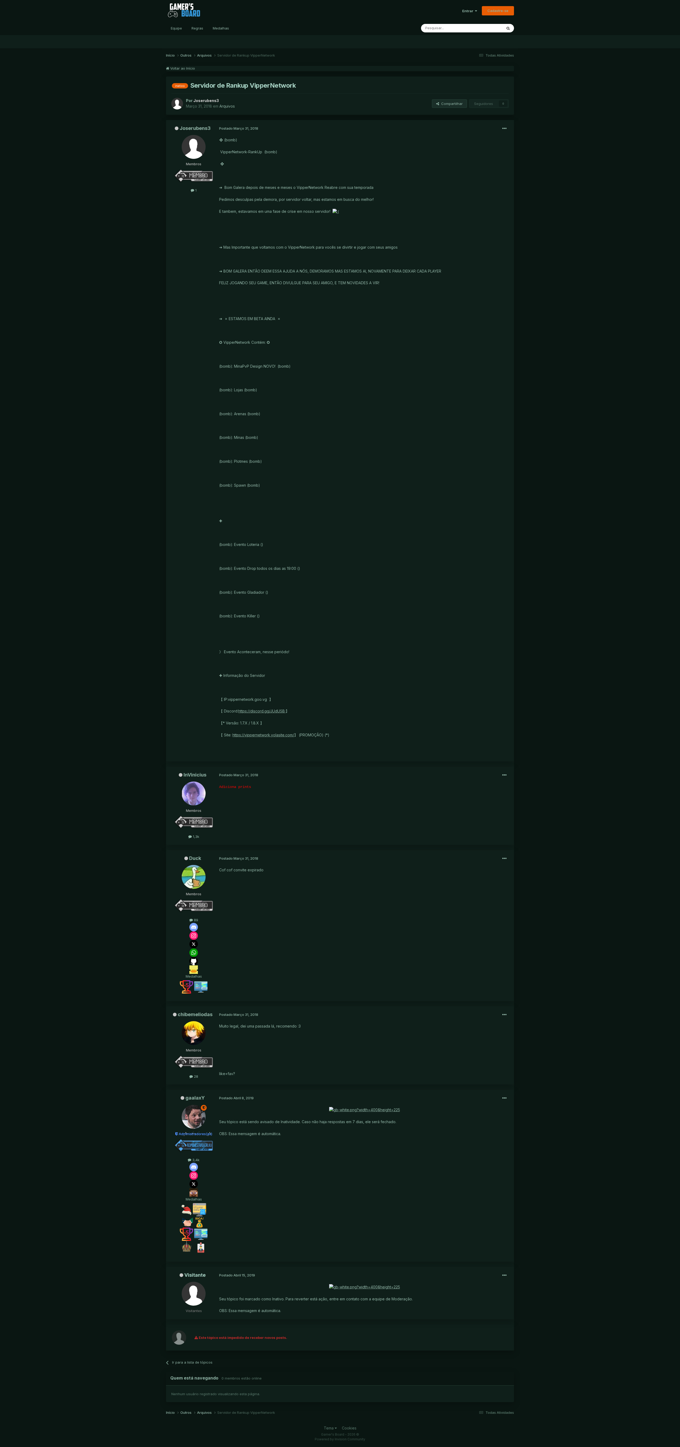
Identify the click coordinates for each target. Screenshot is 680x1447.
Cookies (349, 1428)
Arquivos (227, 106)
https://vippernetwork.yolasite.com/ (263, 735)
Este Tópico (485, 28)
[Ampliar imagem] (336, 211)
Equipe (176, 28)
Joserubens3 (195, 128)
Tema (329, 1428)
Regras (197, 28)
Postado (238, 128)
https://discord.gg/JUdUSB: (262, 711)
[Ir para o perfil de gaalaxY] (194, 1117)
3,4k (195, 1160)
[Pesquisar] (508, 28)
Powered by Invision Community (340, 1439)
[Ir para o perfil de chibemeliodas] (194, 1033)
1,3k (195, 836)
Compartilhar (451, 103)
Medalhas (221, 28)
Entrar (468, 11)
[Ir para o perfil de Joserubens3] (177, 103)
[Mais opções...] (504, 128)
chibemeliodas (195, 1014)
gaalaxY (195, 1098)
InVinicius (195, 775)
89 (195, 920)
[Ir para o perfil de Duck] (194, 877)
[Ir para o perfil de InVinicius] (194, 793)
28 (195, 1076)
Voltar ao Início (182, 68)
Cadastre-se (497, 11)
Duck (195, 858)
